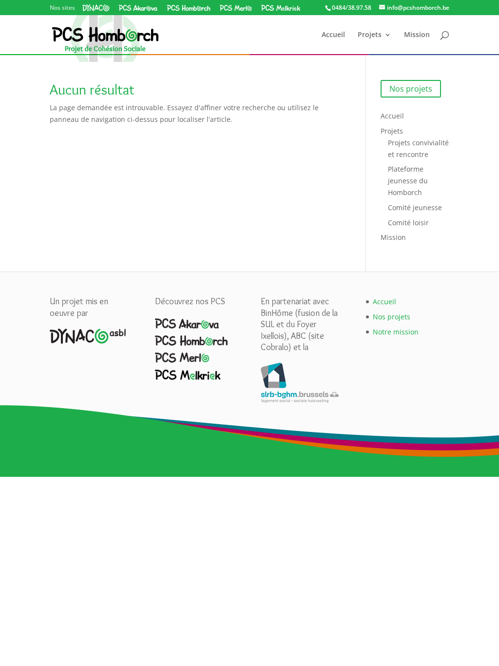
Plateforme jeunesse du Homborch (408, 180)
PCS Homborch (189, 7)
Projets (370, 35)
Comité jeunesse (415, 207)
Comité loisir (408, 222)
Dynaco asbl (96, 7)
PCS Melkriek (280, 7)
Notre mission (396, 331)
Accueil (333, 35)
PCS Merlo (235, 7)
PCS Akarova (138, 7)
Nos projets (410, 88)
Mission (417, 35)
